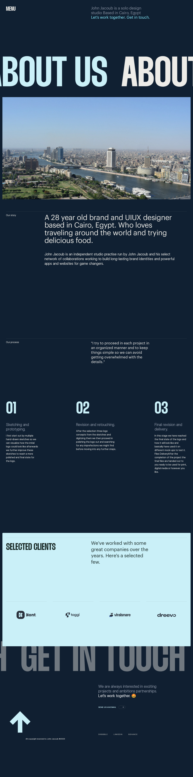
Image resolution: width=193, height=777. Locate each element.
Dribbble (103, 734)
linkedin (118, 734)
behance (132, 734)
